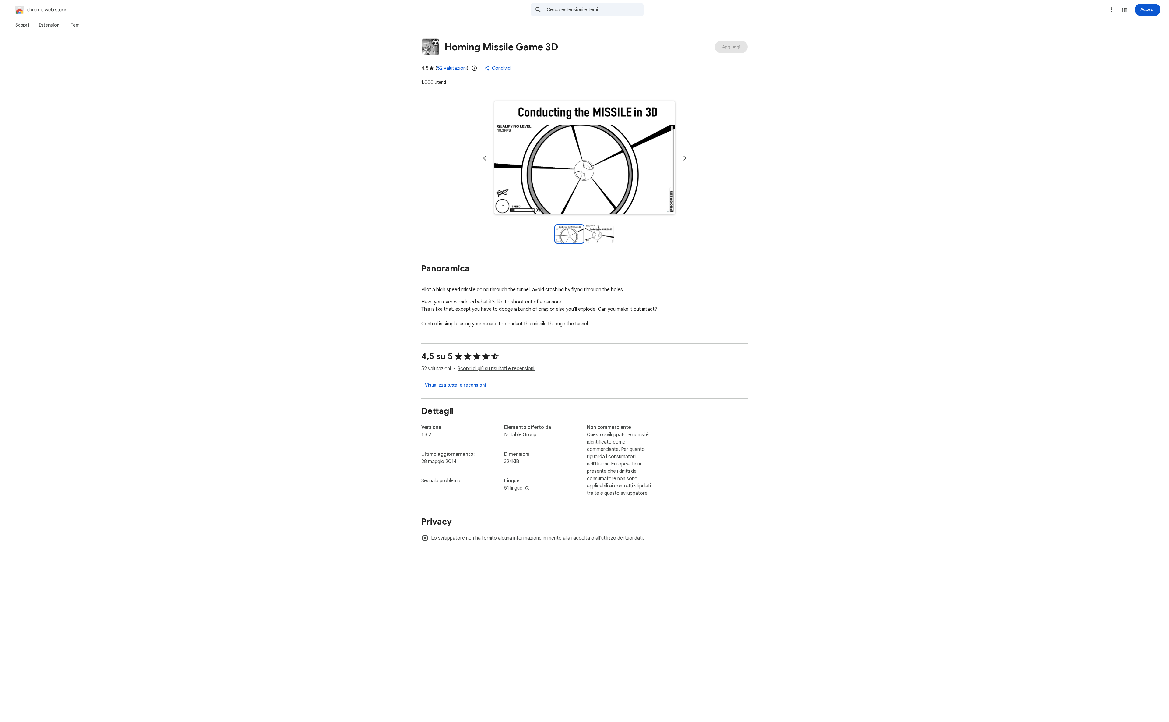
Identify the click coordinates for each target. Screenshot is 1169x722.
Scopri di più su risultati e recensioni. (496, 369)
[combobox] (595, 9)
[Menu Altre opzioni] (1111, 10)
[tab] (22, 24)
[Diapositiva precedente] (485, 158)
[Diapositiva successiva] (685, 158)
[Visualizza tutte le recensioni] (455, 385)
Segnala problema (440, 481)
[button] (1124, 10)
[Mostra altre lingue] (527, 488)
